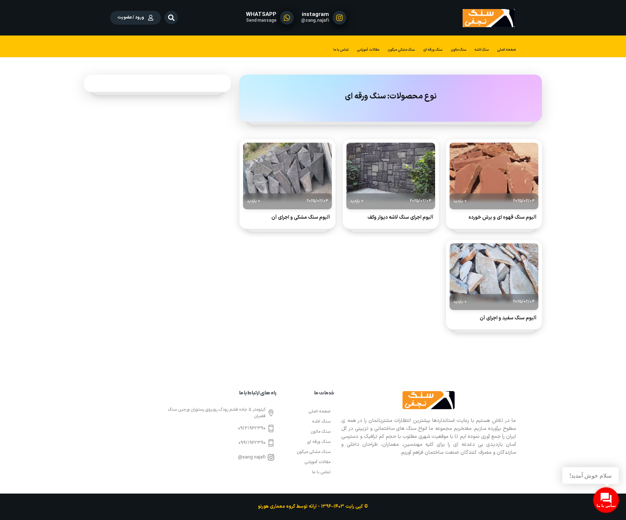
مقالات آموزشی (368, 50)
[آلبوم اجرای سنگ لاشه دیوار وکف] (391, 171)
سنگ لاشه (482, 50)
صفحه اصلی (506, 50)
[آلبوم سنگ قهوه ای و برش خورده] (494, 171)
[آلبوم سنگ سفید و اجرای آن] (494, 272)
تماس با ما (341, 50)
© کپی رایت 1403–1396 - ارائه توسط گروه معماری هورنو (313, 506)
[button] (171, 17)
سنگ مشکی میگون (401, 50)
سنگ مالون (458, 50)
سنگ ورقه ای (432, 50)
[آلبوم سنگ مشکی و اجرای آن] (287, 171)
